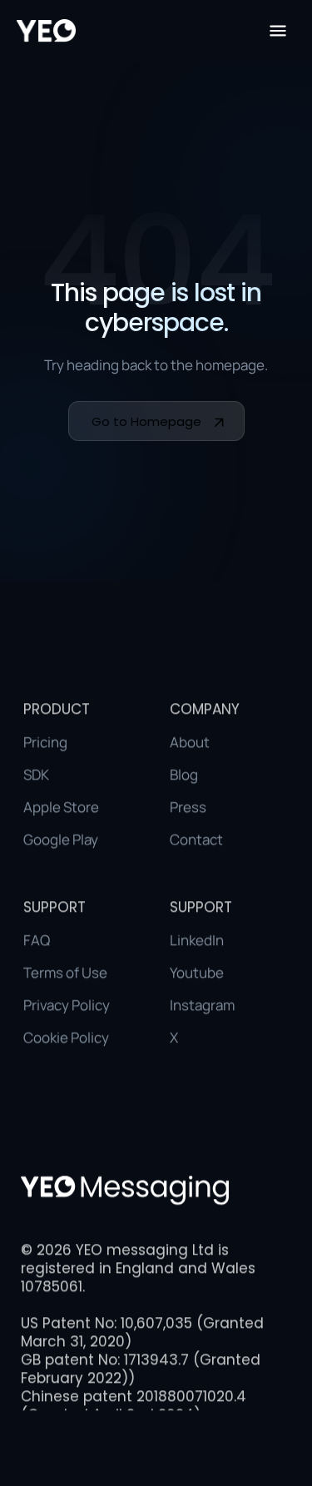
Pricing (45, 741)
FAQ (36, 939)
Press (188, 806)
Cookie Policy (66, 1037)
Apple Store (61, 806)
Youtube (197, 972)
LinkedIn (197, 939)
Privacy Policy (66, 1004)
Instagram (202, 1004)
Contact (196, 839)
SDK (36, 774)
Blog (184, 774)
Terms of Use (65, 972)
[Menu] (277, 30)
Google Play (60, 839)
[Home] (46, 30)
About (190, 741)
